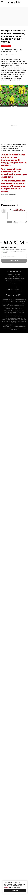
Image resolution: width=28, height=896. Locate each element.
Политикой (6, 251)
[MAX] (7, 271)
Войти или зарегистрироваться (19, 210)
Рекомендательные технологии (14, 280)
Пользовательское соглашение (14, 276)
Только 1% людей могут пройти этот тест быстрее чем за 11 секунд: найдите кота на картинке (14, 160)
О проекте (10, 274)
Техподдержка (14, 283)
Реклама (17, 274)
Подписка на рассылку (8, 247)
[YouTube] (17, 271)
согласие (8, 249)
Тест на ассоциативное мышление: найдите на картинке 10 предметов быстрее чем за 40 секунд (13, 186)
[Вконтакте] (11, 271)
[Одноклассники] (20, 271)
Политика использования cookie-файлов (14, 278)
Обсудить (14, 54)
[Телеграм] (14, 271)
